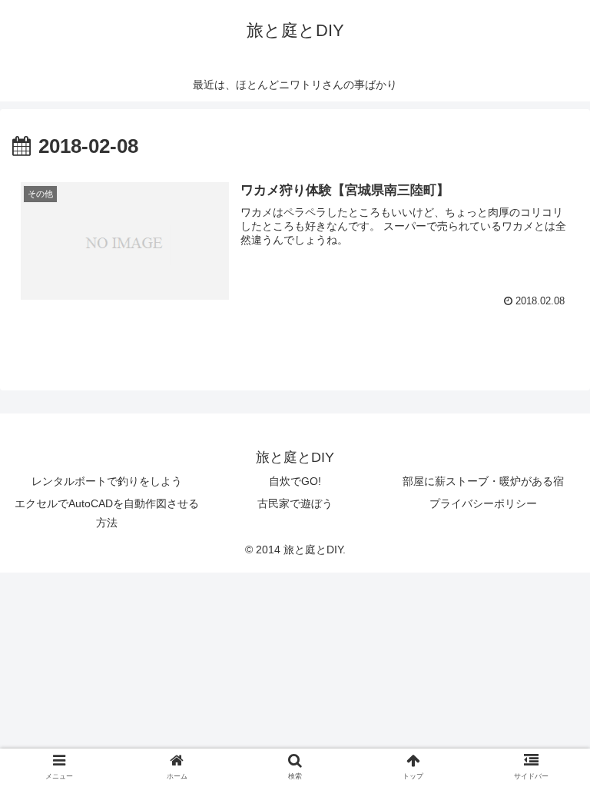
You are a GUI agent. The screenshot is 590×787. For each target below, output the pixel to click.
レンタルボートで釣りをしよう (106, 481)
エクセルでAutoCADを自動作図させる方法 (107, 513)
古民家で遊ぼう (295, 503)
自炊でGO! (295, 481)
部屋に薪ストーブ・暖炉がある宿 (483, 481)
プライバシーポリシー (483, 503)
